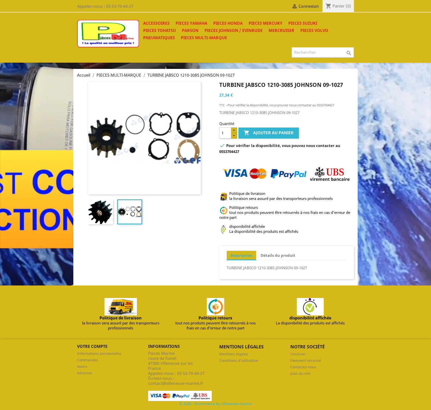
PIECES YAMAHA (191, 23)
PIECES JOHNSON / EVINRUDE (234, 30)
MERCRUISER (281, 30)
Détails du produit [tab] (278, 255)
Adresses (84, 373)
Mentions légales (233, 354)
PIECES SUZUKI (302, 23)
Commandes (87, 360)
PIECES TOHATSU (159, 30)
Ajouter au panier (269, 133)
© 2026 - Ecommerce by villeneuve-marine (215, 403)
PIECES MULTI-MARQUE (204, 37)
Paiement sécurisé (305, 360)
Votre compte (92, 346)
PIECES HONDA (228, 23)
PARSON (190, 30)
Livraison (297, 354)
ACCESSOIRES (156, 23)
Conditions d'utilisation (238, 360)
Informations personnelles (99, 353)
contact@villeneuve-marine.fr (176, 383)
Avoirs (82, 366)
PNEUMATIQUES (159, 37)
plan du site (300, 373)
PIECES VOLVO (314, 30)
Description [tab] (241, 255)
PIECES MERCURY (265, 23)
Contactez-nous (303, 367)
